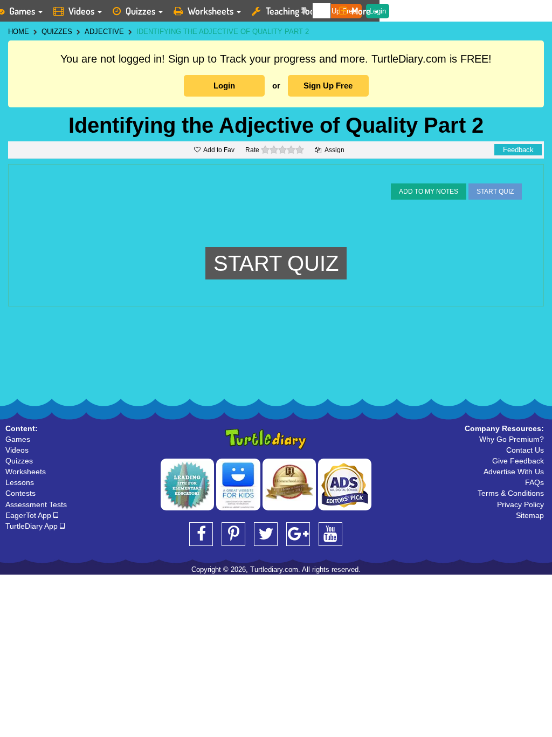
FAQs (534, 482)
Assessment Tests (36, 504)
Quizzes (140, 11)
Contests (20, 493)
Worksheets (210, 11)
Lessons (19, 482)
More (361, 11)
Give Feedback (518, 460)
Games (17, 439)
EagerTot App (29, 515)
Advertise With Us (514, 471)
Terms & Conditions (511, 493)
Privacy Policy (520, 504)
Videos (81, 11)
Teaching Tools (293, 11)
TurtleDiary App (32, 526)
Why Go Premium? (511, 439)
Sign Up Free (328, 85)
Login (224, 85)
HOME (18, 32)
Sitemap (530, 515)
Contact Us (525, 450)
